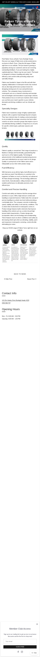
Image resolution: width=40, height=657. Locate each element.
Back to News (20, 274)
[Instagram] (22, 652)
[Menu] (3, 8)
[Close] (37, 624)
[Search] (33, 8)
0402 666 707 (6, 303)
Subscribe (20, 647)
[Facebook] (18, 652)
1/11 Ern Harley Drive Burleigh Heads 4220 (15, 300)
